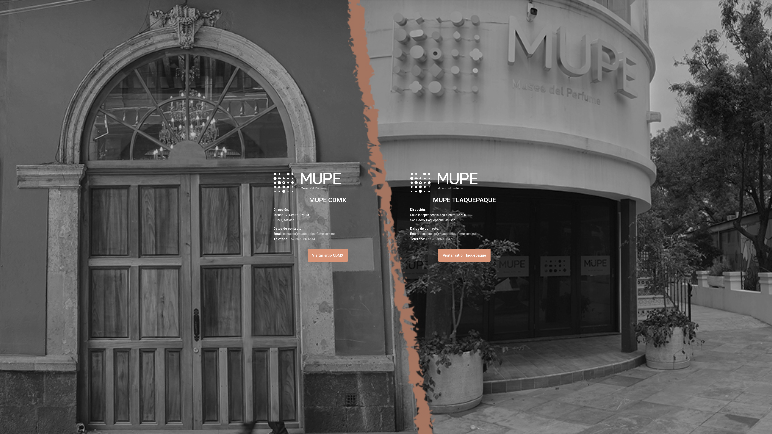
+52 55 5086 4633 (302, 239)
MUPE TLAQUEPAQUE (464, 200)
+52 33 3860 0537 (439, 239)
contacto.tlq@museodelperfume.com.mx (448, 234)
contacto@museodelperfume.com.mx (309, 234)
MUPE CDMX (327, 200)
